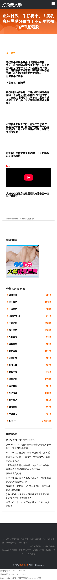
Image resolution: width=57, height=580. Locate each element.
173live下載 (22, 543)
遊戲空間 (30, 372)
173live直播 (30, 554)
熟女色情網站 (35, 546)
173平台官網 (35, 539)
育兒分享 (30, 393)
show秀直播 (11, 543)
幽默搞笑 (30, 344)
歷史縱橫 (30, 351)
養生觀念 (30, 400)
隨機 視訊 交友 (25, 550)
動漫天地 (30, 365)
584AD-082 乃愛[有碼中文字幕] (20, 440)
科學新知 (30, 358)
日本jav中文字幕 (12, 539)
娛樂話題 (30, 379)
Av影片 (30, 421)
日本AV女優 (30, 316)
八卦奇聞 (30, 337)
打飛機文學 (23, 565)
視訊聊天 (30, 414)
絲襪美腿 (30, 295)
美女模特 (30, 302)
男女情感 (30, 330)
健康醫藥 (30, 407)
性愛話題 (30, 323)
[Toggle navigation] (53, 3)
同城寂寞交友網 (13, 473)
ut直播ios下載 (38, 550)
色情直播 (24, 539)
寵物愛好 (30, 386)
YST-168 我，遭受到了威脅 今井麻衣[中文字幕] (28, 452)
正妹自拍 (30, 309)
